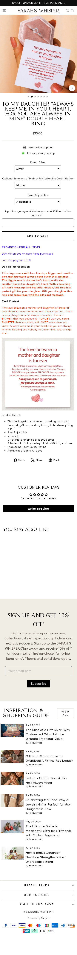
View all (65, 713)
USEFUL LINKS (37, 885)
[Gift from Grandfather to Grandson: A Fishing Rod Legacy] (12, 756)
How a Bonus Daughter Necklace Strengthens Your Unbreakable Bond (45, 856)
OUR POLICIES (37, 895)
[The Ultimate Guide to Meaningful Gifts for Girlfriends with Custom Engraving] (12, 826)
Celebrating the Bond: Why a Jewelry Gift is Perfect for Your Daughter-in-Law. (48, 804)
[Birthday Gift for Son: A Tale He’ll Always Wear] (12, 778)
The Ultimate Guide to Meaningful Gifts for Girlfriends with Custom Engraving (49, 830)
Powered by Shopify (38, 918)
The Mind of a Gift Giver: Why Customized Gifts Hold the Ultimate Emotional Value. (48, 734)
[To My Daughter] (13, 586)
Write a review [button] (38, 508)
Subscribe (38, 683)
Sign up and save (36, 904)
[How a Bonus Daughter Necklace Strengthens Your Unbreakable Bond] (12, 853)
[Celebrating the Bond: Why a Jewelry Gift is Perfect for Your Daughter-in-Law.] (12, 800)
